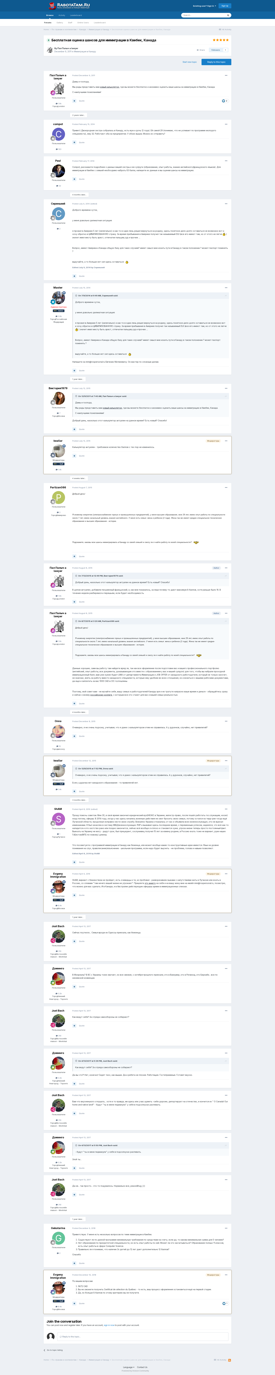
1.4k (59, 469)
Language (128, 1367)
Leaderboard (100, 22)
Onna (58, 721)
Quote (82, 101)
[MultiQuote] (74, 101)
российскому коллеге (101, 695)
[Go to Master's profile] (58, 297)
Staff (70, 22)
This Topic (216, 15)
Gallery (60, 22)
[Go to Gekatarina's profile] (58, 1238)
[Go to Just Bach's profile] (58, 936)
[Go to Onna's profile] (58, 731)
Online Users (83, 22)
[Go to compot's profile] (58, 134)
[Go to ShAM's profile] (58, 819)
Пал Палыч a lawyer (67, 48)
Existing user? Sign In (204, 6)
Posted (83, 75)
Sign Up (225, 6)
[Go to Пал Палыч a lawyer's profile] (50, 50)
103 (59, 149)
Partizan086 (58, 487)
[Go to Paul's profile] (58, 171)
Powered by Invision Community (135, 1371)
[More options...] (226, 75)
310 (59, 951)
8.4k (59, 905)
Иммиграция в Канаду (85, 51)
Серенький (58, 203)
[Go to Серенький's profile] (58, 213)
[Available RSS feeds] (229, 1360)
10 (59, 746)
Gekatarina (58, 1228)
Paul (58, 160)
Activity (62, 15)
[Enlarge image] (224, 234)
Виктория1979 (58, 388)
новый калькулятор (109, 87)
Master (58, 287)
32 (59, 186)
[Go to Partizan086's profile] (58, 497)
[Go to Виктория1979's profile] (58, 398)
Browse (49, 15)
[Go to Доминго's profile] (58, 978)
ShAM (58, 808)
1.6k (59, 103)
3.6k (59, 316)
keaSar (58, 440)
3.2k (59, 993)
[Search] (228, 15)
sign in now (109, 1325)
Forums (47, 22)
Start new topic (190, 62)
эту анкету (150, 883)
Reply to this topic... (71, 1336)
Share (201, 50)
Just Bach (58, 926)
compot (58, 124)
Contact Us (142, 1367)
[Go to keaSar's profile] (58, 450)
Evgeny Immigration (58, 875)
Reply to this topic (216, 62)
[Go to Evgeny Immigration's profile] (58, 886)
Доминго (58, 968)
